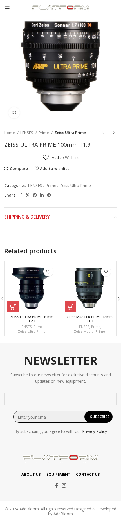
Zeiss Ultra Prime (70, 132)
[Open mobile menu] (7, 8)
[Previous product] (103, 133)
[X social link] (27, 195)
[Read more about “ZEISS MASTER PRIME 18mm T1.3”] (70, 306)
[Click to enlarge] (14, 112)
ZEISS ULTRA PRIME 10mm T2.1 (31, 318)
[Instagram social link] (64, 485)
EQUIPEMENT (58, 474)
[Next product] (114, 133)
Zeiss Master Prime (89, 331)
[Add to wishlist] (48, 271)
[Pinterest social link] (35, 195)
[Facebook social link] (21, 195)
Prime (44, 132)
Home (10, 132)
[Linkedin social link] (42, 195)
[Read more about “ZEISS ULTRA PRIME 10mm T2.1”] (13, 306)
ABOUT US (31, 474)
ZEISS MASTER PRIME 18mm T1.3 (89, 318)
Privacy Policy (94, 431)
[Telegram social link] (49, 195)
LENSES (27, 132)
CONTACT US (88, 474)
